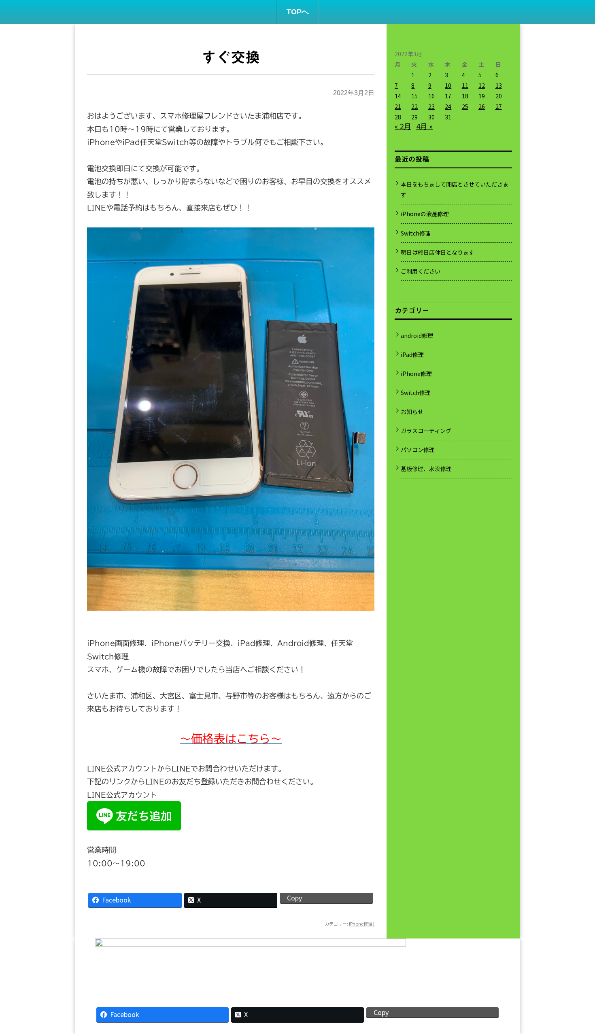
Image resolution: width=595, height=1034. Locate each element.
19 (481, 96)
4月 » (424, 126)
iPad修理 (412, 354)
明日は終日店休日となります (437, 252)
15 (414, 96)
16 (431, 96)
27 (498, 106)
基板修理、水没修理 (426, 469)
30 (431, 117)
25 (465, 106)
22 (414, 106)
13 (498, 85)
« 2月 (403, 126)
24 (448, 106)
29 (414, 117)
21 (398, 106)
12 (481, 85)
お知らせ (412, 412)
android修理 (417, 335)
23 (431, 106)
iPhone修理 (360, 923)
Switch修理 (416, 233)
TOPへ (298, 11)
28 (398, 117)
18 (465, 96)
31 (448, 117)
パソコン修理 (418, 450)
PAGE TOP (575, 993)
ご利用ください (420, 271)
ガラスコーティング (426, 431)
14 (398, 96)
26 (481, 106)
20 (498, 96)
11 (465, 85)
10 (448, 85)
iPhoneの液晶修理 (425, 214)
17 (448, 96)
